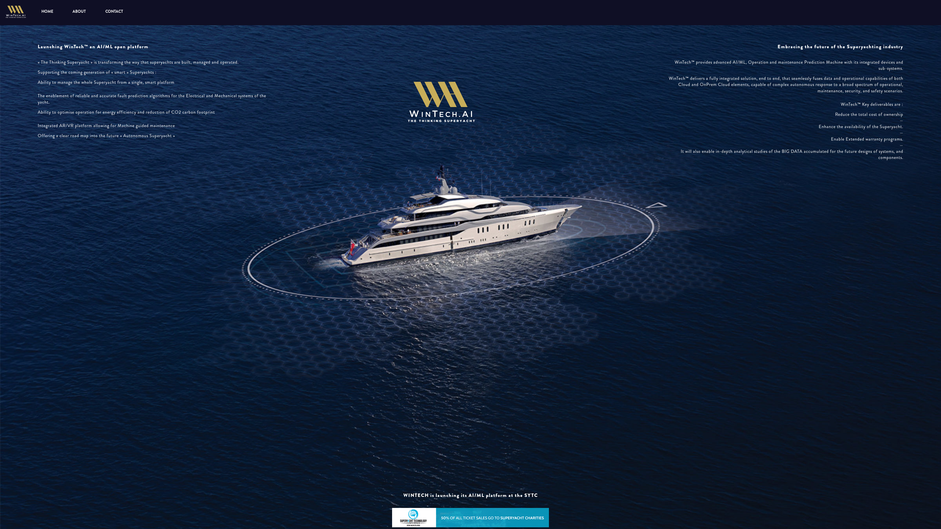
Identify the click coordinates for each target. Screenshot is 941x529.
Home (47, 11)
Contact (114, 11)
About (79, 11)
